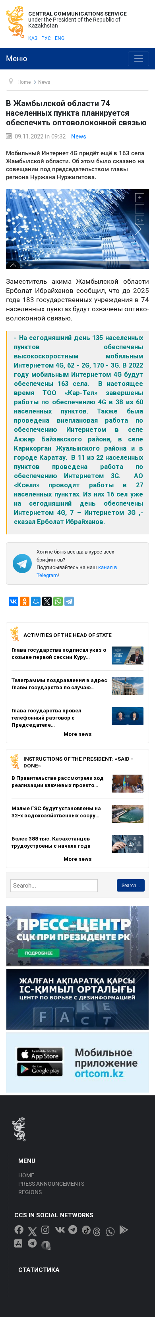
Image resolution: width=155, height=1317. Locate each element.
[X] (47, 601)
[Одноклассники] (24, 601)
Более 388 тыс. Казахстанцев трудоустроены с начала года (51, 842)
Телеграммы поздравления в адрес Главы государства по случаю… (59, 683)
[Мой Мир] (36, 601)
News (78, 136)
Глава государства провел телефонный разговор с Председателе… (46, 717)
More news (78, 734)
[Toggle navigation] (138, 59)
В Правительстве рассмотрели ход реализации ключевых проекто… (58, 781)
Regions (30, 1192)
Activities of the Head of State (67, 635)
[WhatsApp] (58, 601)
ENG (59, 38)
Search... (131, 885)
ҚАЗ (32, 38)
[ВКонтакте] (13, 601)
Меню (16, 58)
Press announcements (51, 1184)
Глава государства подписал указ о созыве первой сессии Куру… (59, 653)
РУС (46, 38)
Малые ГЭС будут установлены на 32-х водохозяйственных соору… (56, 812)
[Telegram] (69, 601)
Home (26, 1175)
